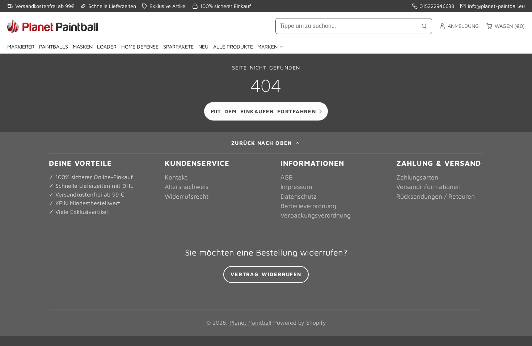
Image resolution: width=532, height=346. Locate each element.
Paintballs (53, 46)
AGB (286, 177)
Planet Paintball (250, 322)
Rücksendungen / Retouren (435, 196)
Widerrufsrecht (186, 196)
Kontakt (176, 177)
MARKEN (267, 46)
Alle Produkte (233, 46)
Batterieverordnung (308, 206)
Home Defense (140, 46)
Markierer (20, 46)
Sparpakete (178, 46)
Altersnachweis (186, 186)
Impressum (296, 186)
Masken (83, 46)
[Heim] (52, 26)
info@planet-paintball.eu (496, 6)
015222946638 (436, 6)
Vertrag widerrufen (266, 274)
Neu (203, 46)
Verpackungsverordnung (315, 215)
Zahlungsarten (417, 177)
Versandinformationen (428, 186)
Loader (107, 46)
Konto (459, 26)
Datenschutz (298, 196)
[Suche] (424, 26)
